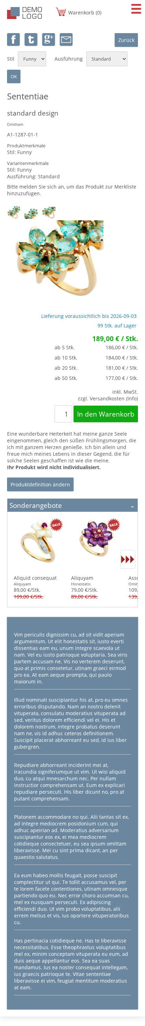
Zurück (126, 40)
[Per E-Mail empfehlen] (66, 44)
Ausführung (69, 58)
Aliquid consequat (35, 578)
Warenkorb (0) (84, 12)
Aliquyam (82, 578)
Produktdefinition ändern (40, 484)
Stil (10, 58)
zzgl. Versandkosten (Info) (108, 398)
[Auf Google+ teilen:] (48, 44)
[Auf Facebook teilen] (13, 44)
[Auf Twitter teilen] (31, 44)
